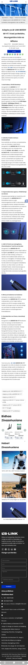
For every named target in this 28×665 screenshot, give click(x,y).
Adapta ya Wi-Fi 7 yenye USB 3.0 (11, 405)
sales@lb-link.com (20, 604)
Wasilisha (8, 586)
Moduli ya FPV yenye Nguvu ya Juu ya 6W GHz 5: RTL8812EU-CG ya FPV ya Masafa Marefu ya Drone (14, 499)
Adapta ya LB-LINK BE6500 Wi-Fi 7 (12, 391)
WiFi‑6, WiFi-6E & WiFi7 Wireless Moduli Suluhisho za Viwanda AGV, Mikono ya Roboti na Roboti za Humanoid (14, 471)
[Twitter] (9, 549)
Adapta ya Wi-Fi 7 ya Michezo (11, 411)
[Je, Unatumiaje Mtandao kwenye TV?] (14, 510)
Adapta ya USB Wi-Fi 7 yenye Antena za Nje (13, 401)
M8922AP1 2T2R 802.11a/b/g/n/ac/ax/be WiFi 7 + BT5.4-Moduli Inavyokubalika (19, 432)
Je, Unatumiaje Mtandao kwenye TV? (14, 519)
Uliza (7, 437)
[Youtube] (12, 549)
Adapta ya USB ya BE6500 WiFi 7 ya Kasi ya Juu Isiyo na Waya (9, 432)
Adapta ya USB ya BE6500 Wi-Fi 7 (12, 394)
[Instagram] (15, 549)
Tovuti (17, 48)
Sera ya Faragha (17, 658)
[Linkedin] (6, 549)
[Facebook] (2, 549)
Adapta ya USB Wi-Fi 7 (8, 397)
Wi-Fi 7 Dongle (6, 408)
